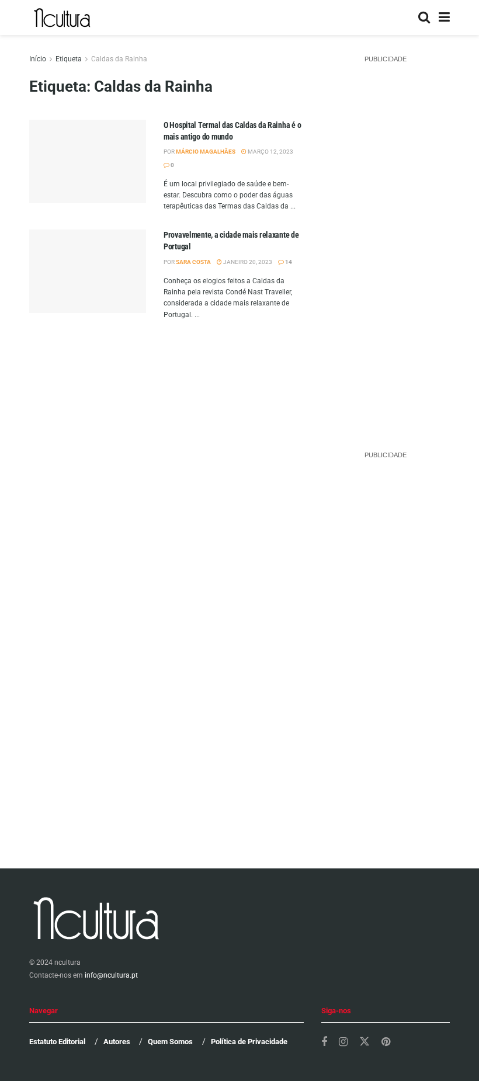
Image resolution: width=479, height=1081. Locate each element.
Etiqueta (68, 59)
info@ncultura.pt (111, 975)
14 (288, 262)
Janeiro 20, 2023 (247, 262)
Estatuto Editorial (57, 1041)
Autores (116, 1041)
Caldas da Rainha (119, 59)
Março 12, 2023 (270, 151)
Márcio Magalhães (205, 151)
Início (37, 59)
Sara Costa (193, 262)
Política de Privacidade (249, 1041)
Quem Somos (170, 1041)
